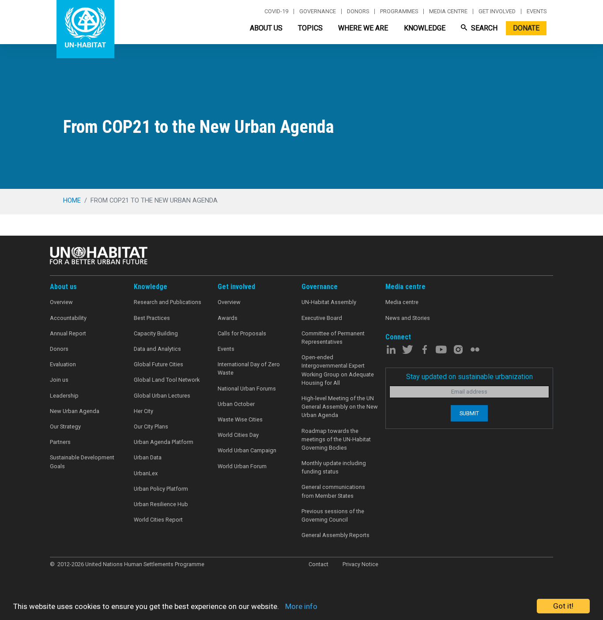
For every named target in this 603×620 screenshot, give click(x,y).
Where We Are (363, 28)
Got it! (563, 605)
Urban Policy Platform (161, 488)
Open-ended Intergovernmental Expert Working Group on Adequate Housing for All (338, 370)
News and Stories (407, 318)
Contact (318, 564)
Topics (310, 28)
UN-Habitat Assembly (329, 302)
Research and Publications (167, 302)
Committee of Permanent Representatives (333, 337)
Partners (60, 442)
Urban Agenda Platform (163, 442)
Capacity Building (156, 333)
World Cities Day (238, 435)
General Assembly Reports (335, 535)
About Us (266, 28)
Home (72, 200)
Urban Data (148, 457)
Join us (59, 379)
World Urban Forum (242, 466)
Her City (143, 411)
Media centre (448, 11)
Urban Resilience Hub (161, 504)
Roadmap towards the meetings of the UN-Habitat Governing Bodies (336, 439)
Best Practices (152, 318)
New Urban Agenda (74, 411)
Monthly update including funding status (334, 467)
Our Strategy (65, 426)
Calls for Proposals (242, 333)
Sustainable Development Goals (82, 461)
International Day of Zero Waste (249, 368)
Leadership (64, 395)
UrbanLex (146, 473)
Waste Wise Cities (240, 419)
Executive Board (322, 318)
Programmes (399, 11)
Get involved (497, 11)
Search (483, 28)
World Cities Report (158, 519)
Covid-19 (276, 11)
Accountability (68, 318)
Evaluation (63, 364)
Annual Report (68, 333)
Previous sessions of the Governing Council (333, 515)
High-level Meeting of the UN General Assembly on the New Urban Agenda (340, 406)
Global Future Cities (158, 364)
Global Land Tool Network (167, 379)
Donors (358, 11)
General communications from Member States (333, 491)
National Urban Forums (247, 388)
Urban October (236, 404)
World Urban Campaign (247, 450)
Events (536, 11)
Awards (227, 318)
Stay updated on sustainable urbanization (469, 376)
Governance (317, 11)
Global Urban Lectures (162, 395)
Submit (469, 413)
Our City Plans (151, 426)
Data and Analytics (157, 349)
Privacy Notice (360, 564)
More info (301, 606)
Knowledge (424, 28)
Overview (61, 302)
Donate (526, 28)
